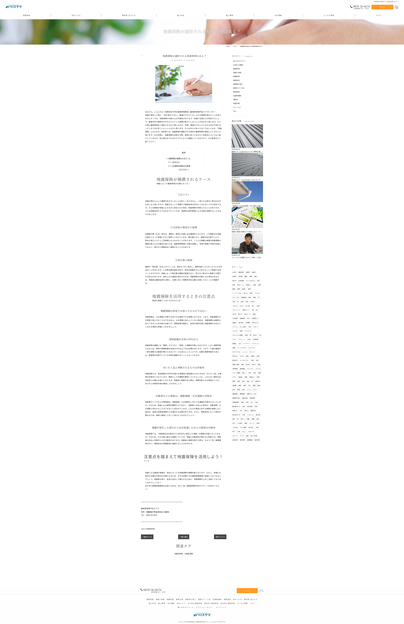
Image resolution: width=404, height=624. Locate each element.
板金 (248, 381)
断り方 (240, 314)
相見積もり (255, 318)
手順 (247, 301)
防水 (256, 402)
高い (253, 306)
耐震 (248, 419)
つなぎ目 (235, 427)
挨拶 (234, 285)
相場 (242, 301)
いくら (249, 389)
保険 (258, 377)
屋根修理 (152, 529)
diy (260, 335)
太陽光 (253, 356)
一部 (252, 310)
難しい (244, 373)
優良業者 (242, 369)
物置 (234, 348)
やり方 (242, 356)
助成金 (241, 377)
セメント (235, 436)
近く (257, 310)
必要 (259, 285)
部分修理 (249, 406)
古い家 (248, 306)
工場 (238, 431)
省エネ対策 (254, 436)
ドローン (255, 327)
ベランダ (257, 293)
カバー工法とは (250, 281)
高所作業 (257, 440)
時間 (254, 385)
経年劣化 (235, 360)
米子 (248, 318)
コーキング (248, 331)
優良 (249, 289)
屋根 (234, 289)
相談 (241, 331)
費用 (250, 297)
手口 (249, 385)
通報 (254, 314)
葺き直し (258, 415)
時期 (250, 276)
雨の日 (248, 364)
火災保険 (235, 318)
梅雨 (240, 385)
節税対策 (242, 440)
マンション (237, 107)
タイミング (252, 348)
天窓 (247, 402)
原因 (244, 385)
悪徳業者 (243, 297)
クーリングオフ (241, 348)
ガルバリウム (236, 352)
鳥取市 (248, 272)
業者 (255, 276)
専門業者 (235, 369)
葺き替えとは (236, 415)
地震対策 (236, 103)
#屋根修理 (178, 553)
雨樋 (258, 423)
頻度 (254, 297)
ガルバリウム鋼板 (238, 335)
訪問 (238, 389)
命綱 (259, 373)
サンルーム (255, 343)
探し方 (246, 293)
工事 (243, 415)
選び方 (234, 281)
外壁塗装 (255, 339)
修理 (238, 289)
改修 (257, 419)
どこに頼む (243, 327)
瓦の (234, 423)
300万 (234, 314)
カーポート (246, 343)
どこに (255, 389)
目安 (234, 389)
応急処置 (241, 281)
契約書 (234, 385)
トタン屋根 (243, 427)
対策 (255, 406)
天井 (250, 373)
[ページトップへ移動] (261, 590)
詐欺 (251, 293)
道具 (243, 389)
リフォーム (250, 415)
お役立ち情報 (145, 529)
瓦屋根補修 (237, 96)
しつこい (244, 352)
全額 (258, 356)
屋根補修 (242, 394)
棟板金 (234, 322)
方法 (250, 327)
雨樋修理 (236, 76)
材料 (243, 381)
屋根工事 (253, 410)
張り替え (251, 427)
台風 (247, 436)
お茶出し (252, 301)
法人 (234, 111)
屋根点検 (236, 80)
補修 (246, 423)
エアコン (258, 369)
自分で (255, 335)
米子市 (234, 272)
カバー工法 (236, 297)
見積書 (248, 322)
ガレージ (252, 352)
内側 (257, 427)
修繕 (242, 402)
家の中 (254, 364)
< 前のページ (147, 537)
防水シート (240, 285)
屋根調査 (249, 440)
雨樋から (235, 410)
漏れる (247, 410)
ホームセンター (244, 360)
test (240, 343)
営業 (246, 377)
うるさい (235, 306)
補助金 (235, 99)
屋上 (259, 364)
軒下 (234, 431)
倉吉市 (254, 272)
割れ (234, 419)
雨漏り (244, 289)
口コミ (242, 306)
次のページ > (220, 537)
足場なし (248, 285)
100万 (249, 339)
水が (241, 410)
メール (382, 7)
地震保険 (242, 318)
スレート (252, 423)
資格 (242, 364)
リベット (235, 327)
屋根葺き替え (238, 84)
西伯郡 (241, 276)
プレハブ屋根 (236, 373)
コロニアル (251, 431)
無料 (259, 385)
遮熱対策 (235, 440)
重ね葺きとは (236, 406)
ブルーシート (236, 310)
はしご (244, 431)
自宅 (243, 406)
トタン (234, 339)
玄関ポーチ (245, 310)
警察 (234, 381)
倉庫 (238, 381)
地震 (253, 419)
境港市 (234, 276)
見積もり (252, 377)
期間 (246, 276)
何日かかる (255, 322)
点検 (234, 301)
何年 (257, 360)
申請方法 (257, 381)
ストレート (242, 339)
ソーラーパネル (237, 293)
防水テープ (247, 314)
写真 (252, 360)
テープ (242, 436)
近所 (258, 281)
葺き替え (241, 322)
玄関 (246, 335)
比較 (254, 373)
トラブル (235, 331)
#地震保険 (189, 553)
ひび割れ (239, 423)
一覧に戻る (184, 537)
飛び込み (235, 356)
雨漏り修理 (237, 72)
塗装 (247, 356)
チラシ (234, 377)
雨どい (243, 419)
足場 (258, 306)
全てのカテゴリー (239, 61)
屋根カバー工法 (238, 88)
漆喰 (254, 285)
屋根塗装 (236, 92)
